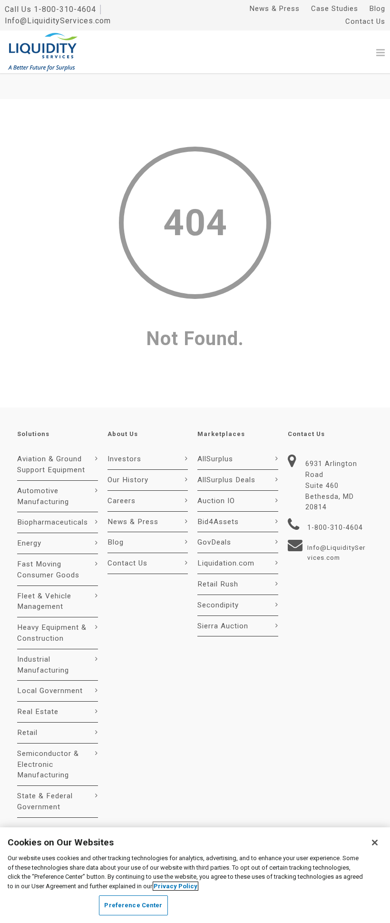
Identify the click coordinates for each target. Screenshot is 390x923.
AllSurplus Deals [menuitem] (226, 480)
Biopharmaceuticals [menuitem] (52, 522)
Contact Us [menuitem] (365, 21)
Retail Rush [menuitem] (217, 584)
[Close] (374, 842)
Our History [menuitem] (127, 480)
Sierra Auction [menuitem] (222, 626)
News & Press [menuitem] (275, 8)
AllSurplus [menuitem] (215, 459)
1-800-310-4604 (65, 9)
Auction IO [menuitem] (216, 500)
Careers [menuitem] (121, 500)
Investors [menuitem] (124, 459)
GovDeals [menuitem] (214, 542)
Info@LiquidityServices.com (58, 20)
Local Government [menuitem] (50, 690)
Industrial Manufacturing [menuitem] (43, 665)
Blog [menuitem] (377, 8)
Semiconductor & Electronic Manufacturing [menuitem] (48, 764)
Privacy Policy (175, 886)
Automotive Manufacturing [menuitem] (43, 496)
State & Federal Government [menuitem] (45, 801)
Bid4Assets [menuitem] (218, 521)
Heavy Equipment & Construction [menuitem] (52, 633)
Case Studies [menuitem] (334, 8)
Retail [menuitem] (27, 732)
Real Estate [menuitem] (37, 711)
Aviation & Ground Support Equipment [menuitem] (51, 464)
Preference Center (133, 905)
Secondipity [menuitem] (218, 605)
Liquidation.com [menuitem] (225, 563)
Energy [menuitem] (29, 543)
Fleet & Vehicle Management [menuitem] (44, 601)
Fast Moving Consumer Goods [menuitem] (48, 569)
